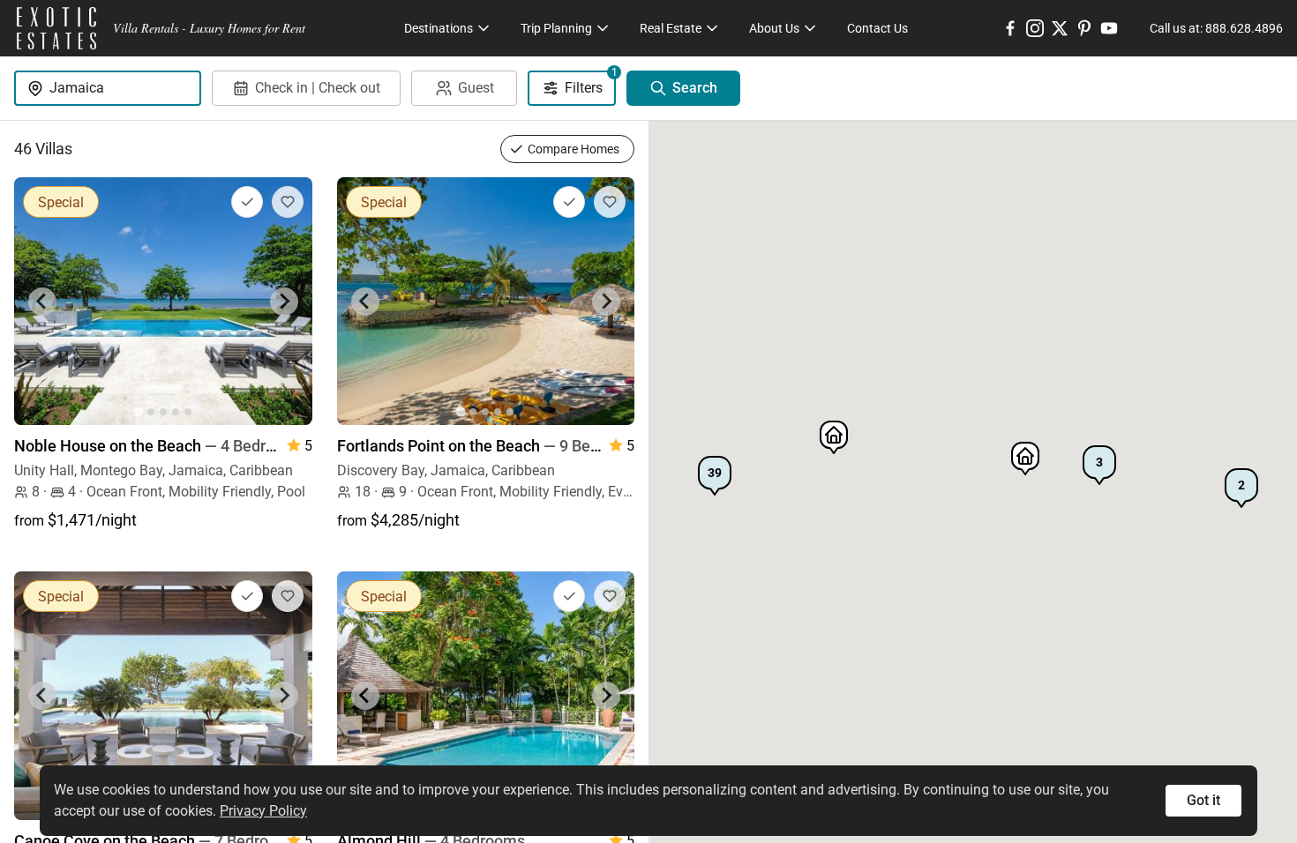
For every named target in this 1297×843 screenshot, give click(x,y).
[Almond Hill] (486, 695)
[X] (1059, 28)
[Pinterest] (1084, 28)
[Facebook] (1010, 28)
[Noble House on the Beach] (163, 301)
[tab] (138, 412)
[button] (714, 476)
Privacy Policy (263, 810)
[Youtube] (1109, 28)
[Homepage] (56, 28)
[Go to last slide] (42, 301)
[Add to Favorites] (288, 202)
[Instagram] (1035, 28)
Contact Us (877, 28)
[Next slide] (284, 301)
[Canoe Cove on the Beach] (163, 695)
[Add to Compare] (247, 202)
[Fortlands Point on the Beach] (486, 301)
